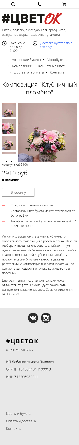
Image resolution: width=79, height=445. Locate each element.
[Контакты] (39, 4)
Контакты (57, 72)
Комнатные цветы (52, 66)
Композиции (22, 66)
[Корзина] (66, 4)
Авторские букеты (26, 59)
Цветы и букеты (18, 413)
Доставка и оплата (29, 72)
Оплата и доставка (21, 421)
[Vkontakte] (33, 318)
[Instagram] (46, 318)
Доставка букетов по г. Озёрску (56, 45)
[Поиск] (13, 4)
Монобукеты (57, 59)
